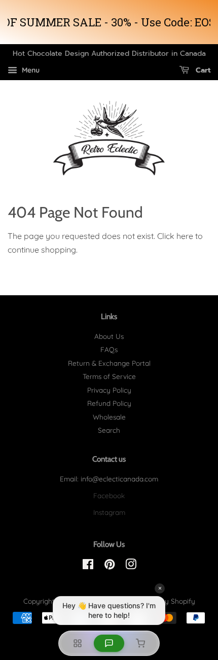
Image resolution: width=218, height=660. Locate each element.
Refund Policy (109, 403)
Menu (30, 70)
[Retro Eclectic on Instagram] (130, 566)
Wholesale (109, 416)
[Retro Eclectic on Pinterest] (109, 566)
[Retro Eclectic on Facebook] (88, 566)
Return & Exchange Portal (109, 363)
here (184, 236)
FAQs (109, 349)
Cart (201, 70)
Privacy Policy (109, 390)
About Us (109, 336)
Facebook (109, 495)
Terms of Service (109, 376)
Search (109, 430)
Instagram (109, 512)
